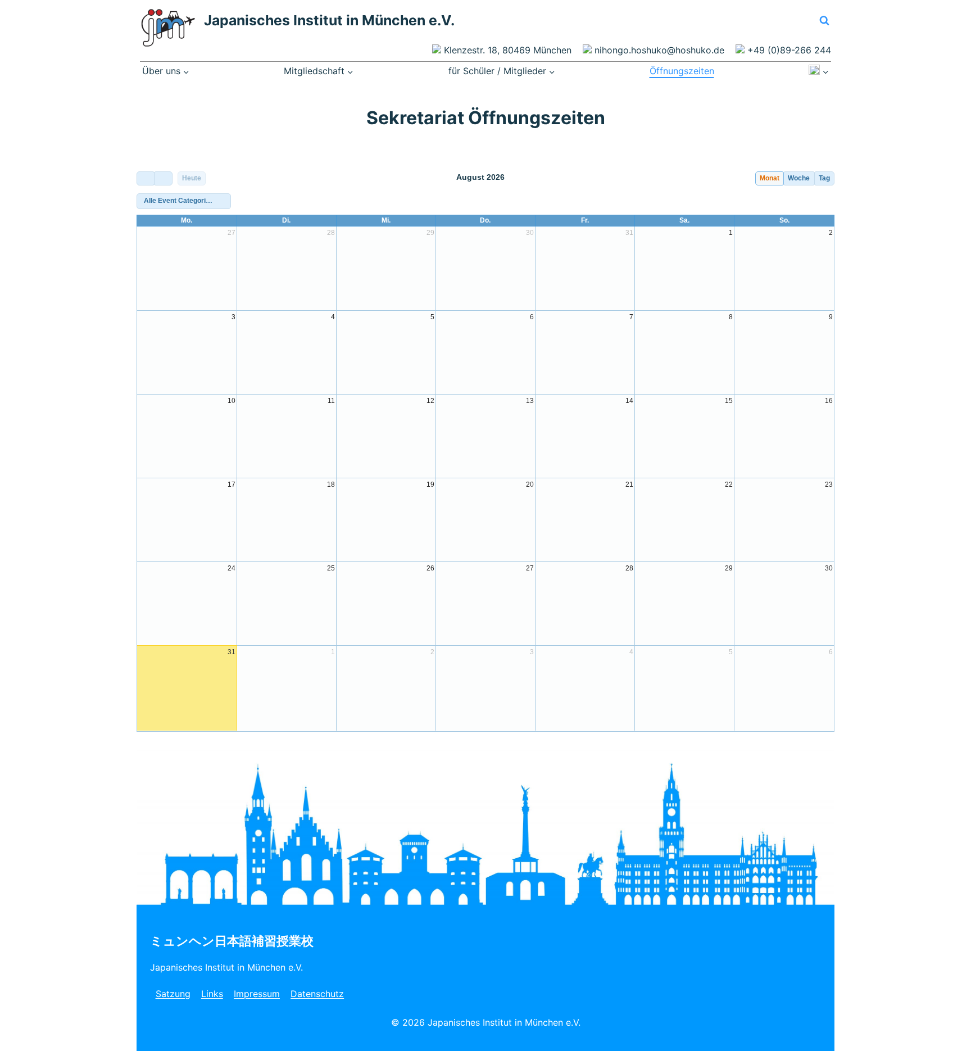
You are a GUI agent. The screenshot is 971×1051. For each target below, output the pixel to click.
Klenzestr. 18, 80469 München (507, 50)
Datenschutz (317, 993)
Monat (769, 178)
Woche (799, 178)
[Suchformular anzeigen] (824, 21)
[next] (163, 178)
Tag (824, 178)
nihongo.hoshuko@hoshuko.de (659, 50)
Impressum (257, 993)
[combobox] (184, 201)
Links (212, 993)
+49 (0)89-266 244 (789, 50)
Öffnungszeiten (682, 70)
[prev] (146, 178)
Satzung (173, 993)
